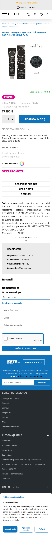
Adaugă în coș (34, 119)
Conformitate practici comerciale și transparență (21, 460)
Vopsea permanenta (10, 27)
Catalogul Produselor (10, 398)
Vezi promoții (13, 171)
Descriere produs (26, 184)
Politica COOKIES (9, 469)
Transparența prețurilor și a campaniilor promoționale (23, 464)
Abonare (42, 382)
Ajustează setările (26, 529)
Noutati (5, 417)
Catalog (13, 23)
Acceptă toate (10, 529)
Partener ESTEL (33, 362)
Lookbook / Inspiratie (10, 427)
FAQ (4, 422)
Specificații (26, 189)
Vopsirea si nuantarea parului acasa (33, 23)
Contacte (6, 478)
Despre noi (6, 441)
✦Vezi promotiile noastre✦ (28, 3)
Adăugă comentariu (26, 348)
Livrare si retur (7, 450)
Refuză (42, 529)
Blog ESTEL (6, 413)
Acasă (4, 23)
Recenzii (26, 194)
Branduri (5, 408)
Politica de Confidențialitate (30, 376)
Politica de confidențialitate (13, 497)
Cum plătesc (7, 455)
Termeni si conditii (9, 445)
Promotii (5, 403)
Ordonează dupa (11, 292)
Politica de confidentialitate (13, 474)
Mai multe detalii (10, 147)
